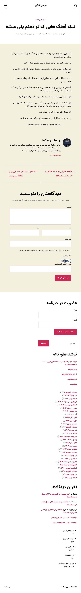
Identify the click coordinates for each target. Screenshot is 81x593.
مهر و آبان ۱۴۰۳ (71, 446)
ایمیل (37, 228)
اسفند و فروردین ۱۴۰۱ (69, 468)
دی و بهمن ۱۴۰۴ (71, 411)
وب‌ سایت (68, 239)
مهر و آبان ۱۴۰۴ (71, 420)
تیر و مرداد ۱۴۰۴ (71, 430)
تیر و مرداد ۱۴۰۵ (71, 395)
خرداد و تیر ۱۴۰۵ (71, 398)
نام (70, 228)
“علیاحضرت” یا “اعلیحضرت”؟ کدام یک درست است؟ (59, 496)
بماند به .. (73, 384)
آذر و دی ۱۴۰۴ (72, 414)
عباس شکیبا (41, 5)
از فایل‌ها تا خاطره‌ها (69, 374)
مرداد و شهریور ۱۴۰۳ (69, 452)
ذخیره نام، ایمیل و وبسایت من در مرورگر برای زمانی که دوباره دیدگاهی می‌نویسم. (44, 251)
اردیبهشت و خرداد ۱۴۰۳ (68, 461)
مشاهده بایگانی (54, 155)
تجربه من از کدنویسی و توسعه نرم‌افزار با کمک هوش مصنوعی (60, 363)
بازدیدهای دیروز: (68, 539)
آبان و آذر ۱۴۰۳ (71, 442)
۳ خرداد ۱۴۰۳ (42, 34)
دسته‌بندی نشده (40, 20)
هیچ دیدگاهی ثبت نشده (24, 34)
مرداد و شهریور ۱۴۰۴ (69, 427)
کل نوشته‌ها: (69, 555)
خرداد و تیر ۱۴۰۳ (71, 458)
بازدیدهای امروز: (68, 530)
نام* (75, 310)
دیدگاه (68, 207)
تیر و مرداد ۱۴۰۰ (71, 474)
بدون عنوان (72, 369)
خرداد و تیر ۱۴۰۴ (71, 433)
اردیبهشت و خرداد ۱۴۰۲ (68, 465)
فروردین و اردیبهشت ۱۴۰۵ (67, 401)
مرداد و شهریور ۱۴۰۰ (69, 471)
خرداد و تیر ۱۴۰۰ (71, 477)
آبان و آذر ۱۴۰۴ (71, 417)
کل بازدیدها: (69, 547)
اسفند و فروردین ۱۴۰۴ (69, 404)
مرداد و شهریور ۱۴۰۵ (69, 392)
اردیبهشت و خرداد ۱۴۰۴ (68, 436)
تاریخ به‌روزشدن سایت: (66, 563)
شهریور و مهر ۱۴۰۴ (70, 423)
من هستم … (72, 379)
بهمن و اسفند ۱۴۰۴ (70, 408)
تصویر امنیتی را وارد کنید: (63, 264)
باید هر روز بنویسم (58, 517)
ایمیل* (74, 320)
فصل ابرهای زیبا (59, 522)
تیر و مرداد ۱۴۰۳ (71, 455)
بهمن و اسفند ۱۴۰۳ (70, 439)
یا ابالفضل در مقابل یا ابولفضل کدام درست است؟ (59, 503)
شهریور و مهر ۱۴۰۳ (70, 449)
